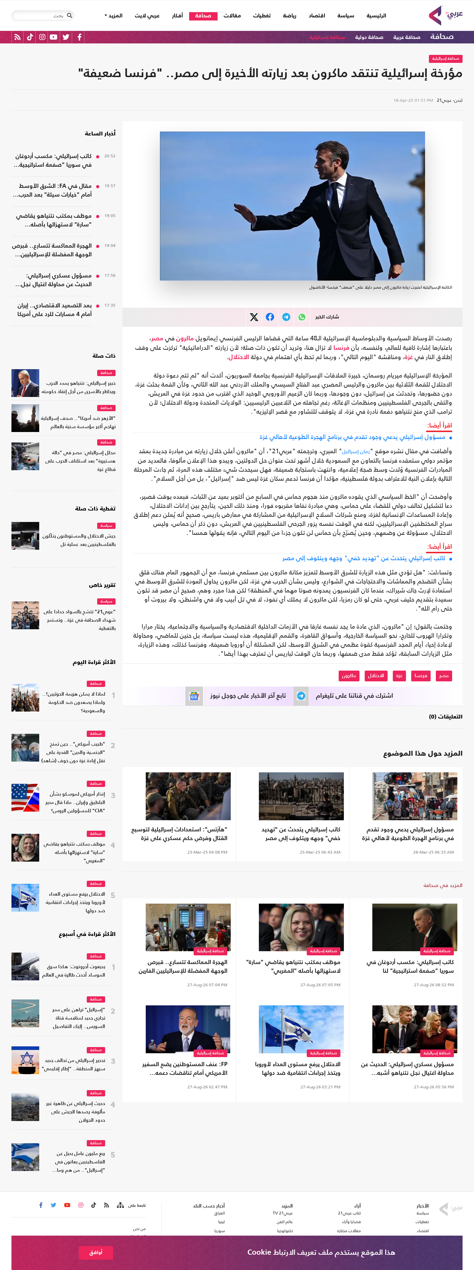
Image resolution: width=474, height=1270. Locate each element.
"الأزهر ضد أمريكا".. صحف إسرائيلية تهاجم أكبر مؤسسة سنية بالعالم (78, 422)
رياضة (289, 16)
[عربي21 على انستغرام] (42, 37)
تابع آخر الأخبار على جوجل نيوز (248, 696)
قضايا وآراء (351, 1222)
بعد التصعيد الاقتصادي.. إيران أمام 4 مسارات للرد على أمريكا (54, 310)
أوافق (96, 1252)
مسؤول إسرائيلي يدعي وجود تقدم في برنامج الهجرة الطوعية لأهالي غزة (352, 436)
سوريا (219, 1231)
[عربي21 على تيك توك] (30, 37)
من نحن (139, 1229)
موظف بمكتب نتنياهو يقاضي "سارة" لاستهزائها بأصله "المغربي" (293, 967)
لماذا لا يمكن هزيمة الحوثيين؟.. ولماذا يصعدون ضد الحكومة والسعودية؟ (73, 702)
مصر (157, 338)
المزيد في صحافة (443, 885)
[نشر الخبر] (254, 317)
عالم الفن (285, 1222)
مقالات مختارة (349, 1231)
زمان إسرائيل (356, 451)
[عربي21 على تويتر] (65, 37)
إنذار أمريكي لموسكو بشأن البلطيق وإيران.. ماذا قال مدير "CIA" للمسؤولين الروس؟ (75, 802)
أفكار (177, 16)
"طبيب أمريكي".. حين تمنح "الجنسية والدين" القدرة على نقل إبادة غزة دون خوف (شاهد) (73, 752)
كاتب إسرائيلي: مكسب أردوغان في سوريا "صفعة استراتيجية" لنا (410, 967)
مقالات (232, 16)
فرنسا (341, 348)
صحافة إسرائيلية (327, 37)
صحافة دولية (369, 37)
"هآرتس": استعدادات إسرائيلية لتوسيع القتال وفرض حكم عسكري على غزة (179, 834)
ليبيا (221, 1222)
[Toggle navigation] (69, 15)
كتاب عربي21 (349, 1213)
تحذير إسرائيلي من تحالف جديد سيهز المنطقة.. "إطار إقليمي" (73, 1065)
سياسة (346, 16)
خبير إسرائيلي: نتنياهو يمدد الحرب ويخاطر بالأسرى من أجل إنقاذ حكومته (79, 387)
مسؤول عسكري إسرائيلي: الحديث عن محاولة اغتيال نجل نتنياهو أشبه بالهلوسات (407, 1070)
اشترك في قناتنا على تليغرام (354, 696)
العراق (219, 1213)
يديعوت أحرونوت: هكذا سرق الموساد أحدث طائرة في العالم (73, 971)
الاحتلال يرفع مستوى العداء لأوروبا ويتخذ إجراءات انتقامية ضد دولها (297, 1069)
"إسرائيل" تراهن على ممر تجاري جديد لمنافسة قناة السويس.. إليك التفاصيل (78, 1018)
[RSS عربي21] (17, 37)
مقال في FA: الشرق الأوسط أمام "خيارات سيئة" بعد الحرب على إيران (55, 191)
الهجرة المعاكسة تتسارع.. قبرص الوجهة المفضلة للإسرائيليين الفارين (183, 967)
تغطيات (262, 16)
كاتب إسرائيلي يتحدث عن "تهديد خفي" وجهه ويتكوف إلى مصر (363, 558)
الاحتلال (239, 357)
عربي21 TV (283, 1213)
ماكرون (185, 338)
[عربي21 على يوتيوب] (53, 37)
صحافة (203, 16)
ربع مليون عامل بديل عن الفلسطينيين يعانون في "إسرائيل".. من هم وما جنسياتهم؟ (80, 1163)
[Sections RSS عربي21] (119, 1205)
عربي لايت (147, 16)
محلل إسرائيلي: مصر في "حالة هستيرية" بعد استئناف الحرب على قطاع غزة (80, 461)
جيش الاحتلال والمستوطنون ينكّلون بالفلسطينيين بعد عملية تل (79, 540)
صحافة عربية (407, 37)
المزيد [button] (114, 16)
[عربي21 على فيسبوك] (79, 37)
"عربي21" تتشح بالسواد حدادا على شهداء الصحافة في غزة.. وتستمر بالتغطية (80, 620)
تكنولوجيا (285, 1231)
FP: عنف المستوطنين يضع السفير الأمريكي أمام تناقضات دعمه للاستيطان (184, 1070)
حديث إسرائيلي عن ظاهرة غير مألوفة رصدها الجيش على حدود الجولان (75, 1112)
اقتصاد (317, 16)
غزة (409, 357)
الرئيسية (373, 16)
